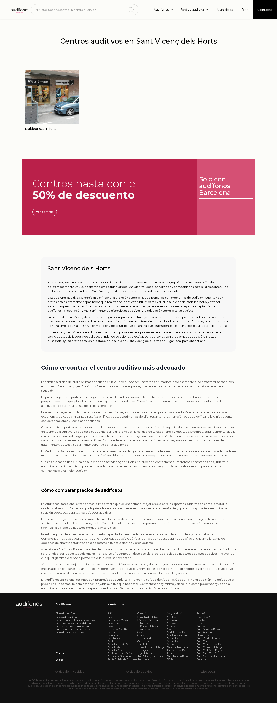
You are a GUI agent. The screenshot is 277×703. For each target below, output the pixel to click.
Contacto (62, 653)
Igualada (142, 644)
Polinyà (201, 613)
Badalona (113, 616)
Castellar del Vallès (118, 644)
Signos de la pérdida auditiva (72, 626)
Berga (111, 626)
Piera (170, 653)
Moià (169, 629)
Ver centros (44, 211)
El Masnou (143, 623)
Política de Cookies (138, 671)
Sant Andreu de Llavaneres (206, 634)
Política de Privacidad (69, 671)
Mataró (171, 626)
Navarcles (172, 638)
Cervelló (141, 613)
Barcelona (113, 623)
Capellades (114, 638)
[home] (20, 9)
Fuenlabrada (144, 638)
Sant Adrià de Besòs (208, 629)
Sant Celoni (203, 641)
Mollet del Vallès (176, 632)
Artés (110, 613)
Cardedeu (113, 641)
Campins (113, 635)
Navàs (170, 644)
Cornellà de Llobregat (149, 616)
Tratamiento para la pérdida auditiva (76, 623)
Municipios (225, 10)
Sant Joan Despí (206, 653)
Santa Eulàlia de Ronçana (122, 659)
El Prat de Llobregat (148, 626)
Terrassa (201, 659)
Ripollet (201, 619)
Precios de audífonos (67, 616)
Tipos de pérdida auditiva (70, 632)
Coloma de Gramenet (120, 656)
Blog (245, 10)
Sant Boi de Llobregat (209, 638)
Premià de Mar (205, 616)
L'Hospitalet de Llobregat (151, 647)
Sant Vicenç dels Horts (150, 656)
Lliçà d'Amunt (145, 653)
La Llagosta (143, 650)
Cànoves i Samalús (148, 619)
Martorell (172, 623)
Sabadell (202, 626)
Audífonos (64, 604)
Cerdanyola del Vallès (120, 653)
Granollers (143, 641)
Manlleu (172, 616)
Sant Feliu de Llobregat (210, 647)
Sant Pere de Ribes (177, 656)
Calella (111, 632)
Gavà (140, 632)
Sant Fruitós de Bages (209, 650)
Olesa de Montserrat (178, 647)
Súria (170, 659)
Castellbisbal (115, 647)
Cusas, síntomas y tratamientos (73, 629)
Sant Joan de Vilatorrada (211, 656)
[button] (164, 9)
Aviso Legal (208, 671)
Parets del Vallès (176, 650)
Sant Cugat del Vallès (209, 644)
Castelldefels (115, 650)
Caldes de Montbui (118, 629)
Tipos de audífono (66, 613)
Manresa (172, 619)
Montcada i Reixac (177, 635)
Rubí (200, 623)
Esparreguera (145, 629)
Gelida (141, 635)
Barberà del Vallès (118, 619)
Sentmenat (143, 659)
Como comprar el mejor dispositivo (75, 619)
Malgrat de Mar (175, 613)
